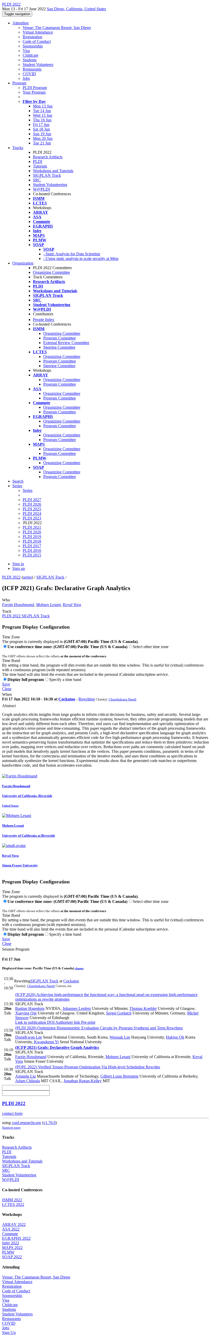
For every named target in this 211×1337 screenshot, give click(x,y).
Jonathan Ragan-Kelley (83, 1081)
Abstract (9, 706)
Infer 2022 (10, 1243)
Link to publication (30, 1022)
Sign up (18, 568)
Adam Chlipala (27, 1081)
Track (6, 611)
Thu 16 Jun (42, 120)
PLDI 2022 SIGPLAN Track (26, 616)
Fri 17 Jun (41, 124)
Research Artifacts (48, 157)
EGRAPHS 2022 (16, 1238)
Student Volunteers (38, 64)
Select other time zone (151, 647)
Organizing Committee (51, 272)
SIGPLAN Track (47, 175)
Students (30, 60)
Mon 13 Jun (42, 106)
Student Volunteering (50, 184)
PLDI (37, 161)
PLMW (8, 1252)
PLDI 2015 (32, 555)
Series (27, 490)
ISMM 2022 (12, 1200)
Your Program (34, 92)
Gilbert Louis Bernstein (119, 1076)
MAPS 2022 (12, 1247)
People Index (43, 319)
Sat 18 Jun (41, 129)
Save (6, 684)
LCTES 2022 (13, 1204)
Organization (22, 263)
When (7, 694)
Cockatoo (66, 699)
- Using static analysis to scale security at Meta (80, 258)
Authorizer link (67, 1022)
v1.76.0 (49, 1122)
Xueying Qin (26, 1013)
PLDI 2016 (32, 550)
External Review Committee (66, 342)
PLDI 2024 (32, 513)
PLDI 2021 (32, 527)
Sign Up (9, 1332)
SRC (37, 180)
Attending (20, 23)
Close (6, 689)
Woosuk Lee (120, 1037)
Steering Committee (59, 347)
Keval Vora (72, 604)
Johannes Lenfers (77, 1008)
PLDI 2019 (32, 536)
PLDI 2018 (32, 541)
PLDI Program (35, 87)
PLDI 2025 (32, 509)
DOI (50, 1022)
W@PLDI (41, 189)
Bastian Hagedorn (30, 1008)
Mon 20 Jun (42, 138)
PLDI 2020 (32, 532)
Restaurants (32, 69)
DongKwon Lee (28, 1037)
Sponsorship (33, 46)
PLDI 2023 (32, 518)
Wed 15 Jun (42, 115)
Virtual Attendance (38, 32)
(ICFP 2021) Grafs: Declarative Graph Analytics (57, 1047)
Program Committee (59, 338)
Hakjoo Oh (175, 1037)
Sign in (18, 564)
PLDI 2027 (32, 499)
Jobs (26, 78)
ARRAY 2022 (14, 1224)
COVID (29, 74)
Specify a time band (65, 679)
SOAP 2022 (12, 1257)
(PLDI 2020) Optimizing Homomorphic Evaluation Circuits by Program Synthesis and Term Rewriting (99, 1028)
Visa (26, 50)
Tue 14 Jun (42, 111)
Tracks (17, 147)
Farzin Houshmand (18, 604)
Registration (32, 37)
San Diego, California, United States (76, 9)
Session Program (15, 949)
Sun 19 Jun (42, 134)
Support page (11, 1127)
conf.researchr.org (26, 1122)
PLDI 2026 (32, 504)
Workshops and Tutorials (53, 171)
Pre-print (87, 1022)
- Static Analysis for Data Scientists (71, 254)
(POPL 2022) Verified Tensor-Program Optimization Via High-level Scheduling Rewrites (87, 1067)
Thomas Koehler (143, 1008)
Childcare (30, 55)
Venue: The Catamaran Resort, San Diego (57, 27)
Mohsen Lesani (48, 604)
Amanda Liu (25, 1076)
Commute (10, 1234)
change (79, 968)
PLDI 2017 (32, 546)
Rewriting (86, 699)
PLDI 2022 (11, 577)
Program (19, 83)
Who (6, 600)
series (27, 577)
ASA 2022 (11, 1229)
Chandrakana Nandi (122, 699)
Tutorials (40, 166)
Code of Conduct (37, 41)
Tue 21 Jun (42, 143)
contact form (12, 1113)
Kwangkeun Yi (46, 1042)
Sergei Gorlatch (118, 1013)
